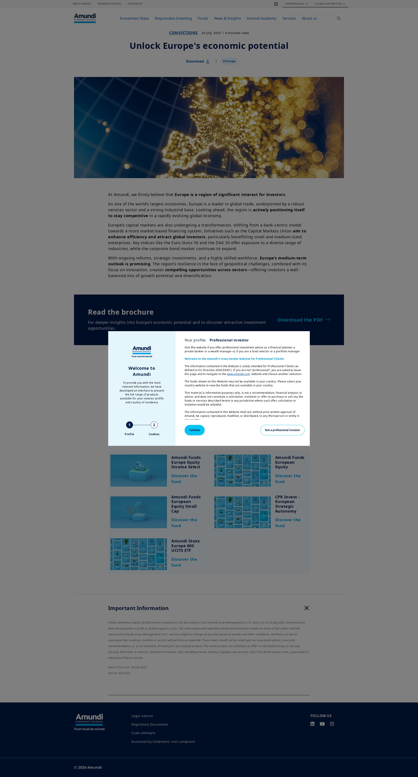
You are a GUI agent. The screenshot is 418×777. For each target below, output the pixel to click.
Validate (194, 430)
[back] (406, 410)
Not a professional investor (282, 430)
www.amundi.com (238, 374)
